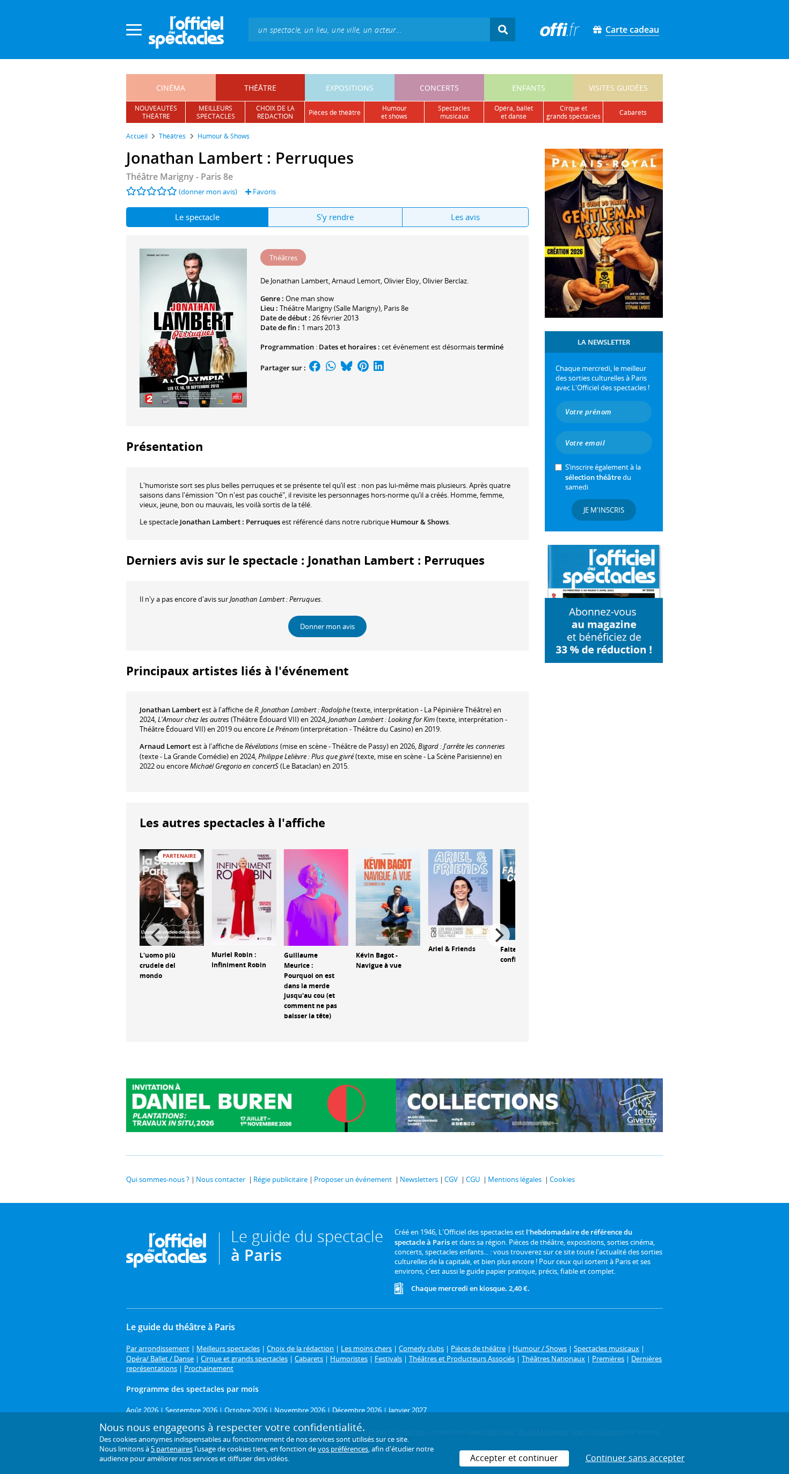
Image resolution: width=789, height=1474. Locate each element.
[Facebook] (315, 368)
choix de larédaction (275, 112)
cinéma (170, 88)
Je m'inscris (603, 510)
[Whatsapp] (331, 368)
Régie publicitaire (280, 1179)
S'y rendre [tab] (335, 216)
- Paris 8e (179, 177)
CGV (451, 1179)
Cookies (562, 1179)
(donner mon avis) (208, 191)
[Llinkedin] (378, 368)
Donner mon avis (327, 626)
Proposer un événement (353, 1179)
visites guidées (618, 88)
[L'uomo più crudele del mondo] (172, 897)
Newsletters (419, 1179)
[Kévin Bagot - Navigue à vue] (388, 897)
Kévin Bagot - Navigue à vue (378, 960)
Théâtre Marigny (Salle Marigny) (330, 308)
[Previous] (157, 935)
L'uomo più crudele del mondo (158, 965)
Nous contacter (220, 1179)
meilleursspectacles (215, 112)
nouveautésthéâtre (156, 112)
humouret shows (394, 112)
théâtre (260, 88)
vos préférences (343, 1449)
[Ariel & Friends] (460, 894)
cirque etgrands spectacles (573, 112)
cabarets (633, 112)
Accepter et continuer (514, 1458)
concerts (439, 88)
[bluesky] (346, 368)
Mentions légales (515, 1179)
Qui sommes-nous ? (157, 1179)
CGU (473, 1179)
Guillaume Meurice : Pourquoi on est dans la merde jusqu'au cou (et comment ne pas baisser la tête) (310, 985)
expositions (350, 88)
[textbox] (369, 29)
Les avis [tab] (465, 216)
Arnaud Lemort (165, 746)
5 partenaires (172, 1449)
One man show (310, 298)
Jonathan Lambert (170, 709)
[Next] (498, 935)
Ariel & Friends (452, 948)
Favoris (263, 191)
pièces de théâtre (335, 112)
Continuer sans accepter (635, 1458)
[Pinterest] (363, 368)
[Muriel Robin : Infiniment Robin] (243, 896)
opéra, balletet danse (513, 112)
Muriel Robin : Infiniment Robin (238, 959)
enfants (528, 88)
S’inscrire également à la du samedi (603, 476)
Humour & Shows (420, 522)
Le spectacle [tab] (197, 216)
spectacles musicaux (454, 112)
